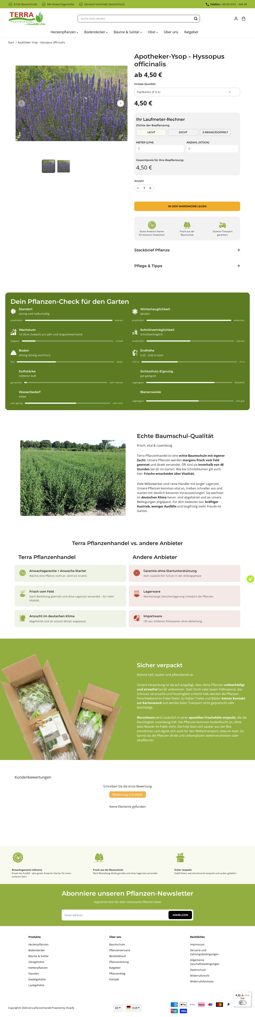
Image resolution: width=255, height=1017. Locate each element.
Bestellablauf (117, 956)
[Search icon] (196, 18)
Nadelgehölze (37, 979)
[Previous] (21, 103)
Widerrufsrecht (199, 975)
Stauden (33, 973)
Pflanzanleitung (119, 962)
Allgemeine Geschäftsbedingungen (204, 962)
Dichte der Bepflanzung (152, 125)
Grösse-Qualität (145, 84)
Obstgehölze (36, 962)
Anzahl (139, 181)
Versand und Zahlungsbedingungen (204, 952)
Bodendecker (95, 32)
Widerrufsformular (202, 981)
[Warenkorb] (243, 18)
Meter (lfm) (145, 142)
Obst (152, 32)
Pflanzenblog (117, 973)
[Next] (120, 103)
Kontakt (114, 979)
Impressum (197, 944)
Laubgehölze (36, 985)
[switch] (242, 1002)
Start (11, 42)
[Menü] (249, 993)
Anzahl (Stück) (198, 142)
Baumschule (117, 944)
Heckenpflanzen (64, 32)
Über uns (171, 32)
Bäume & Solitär (127, 32)
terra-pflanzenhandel (39, 1007)
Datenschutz (198, 970)
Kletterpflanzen (38, 967)
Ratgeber (191, 32)
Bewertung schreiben (127, 794)
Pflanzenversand (119, 950)
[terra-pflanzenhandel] (27, 18)
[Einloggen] (236, 18)
